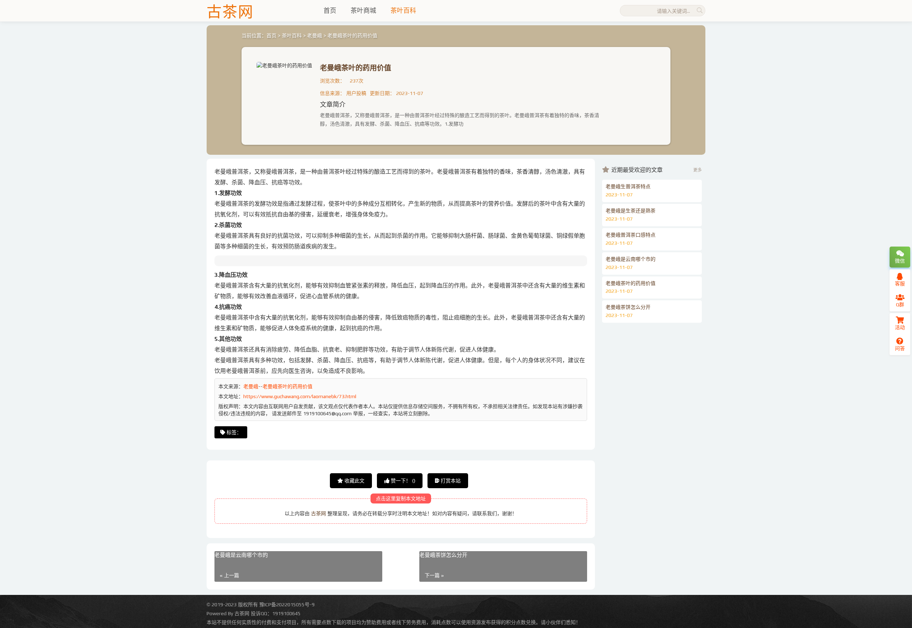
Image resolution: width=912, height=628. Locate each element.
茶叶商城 (363, 10)
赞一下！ (402, 481)
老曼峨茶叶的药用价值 (355, 68)
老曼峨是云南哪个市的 (241, 555)
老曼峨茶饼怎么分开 (443, 555)
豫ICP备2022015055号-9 (287, 604)
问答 (900, 348)
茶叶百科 (403, 10)
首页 (329, 10)
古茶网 (318, 513)
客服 (900, 283)
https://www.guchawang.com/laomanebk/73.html (299, 396)
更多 (697, 170)
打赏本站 (450, 481)
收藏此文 (353, 481)
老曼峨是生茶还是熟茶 (631, 210)
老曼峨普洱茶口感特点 (631, 235)
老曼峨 (314, 35)
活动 (900, 327)
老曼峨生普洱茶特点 (628, 186)
